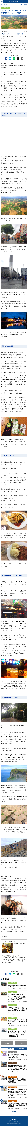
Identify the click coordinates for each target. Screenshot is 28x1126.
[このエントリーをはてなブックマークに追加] (10, 58)
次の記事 (23, 4)
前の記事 (4, 4)
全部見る (14, 1111)
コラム (22, 34)
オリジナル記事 (15, 34)
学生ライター (6, 34)
